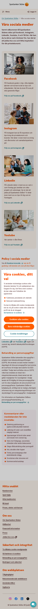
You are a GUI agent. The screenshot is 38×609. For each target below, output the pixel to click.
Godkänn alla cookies (19, 319)
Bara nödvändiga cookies (19, 326)
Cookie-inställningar (19, 334)
